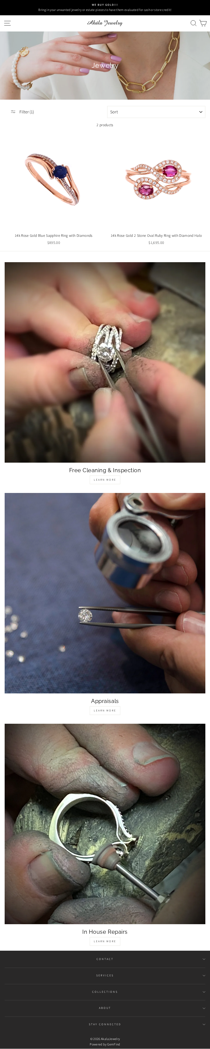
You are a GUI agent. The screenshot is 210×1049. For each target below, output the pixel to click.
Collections (105, 992)
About (105, 1008)
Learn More (105, 479)
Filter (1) (26, 112)
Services (105, 975)
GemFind (113, 1044)
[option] (105, 8)
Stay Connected (105, 1024)
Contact (105, 959)
